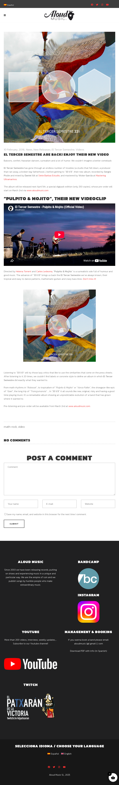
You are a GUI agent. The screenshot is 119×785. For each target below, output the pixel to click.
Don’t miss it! (89, 279)
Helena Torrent (23, 271)
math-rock (10, 427)
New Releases (42, 149)
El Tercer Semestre (63, 149)
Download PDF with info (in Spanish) (88, 651)
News (29, 149)
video (21, 427)
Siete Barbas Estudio (49, 175)
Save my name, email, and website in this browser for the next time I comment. (46, 514)
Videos (80, 149)
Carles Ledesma (44, 271)
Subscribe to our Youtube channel (30, 643)
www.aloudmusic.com (37, 190)
